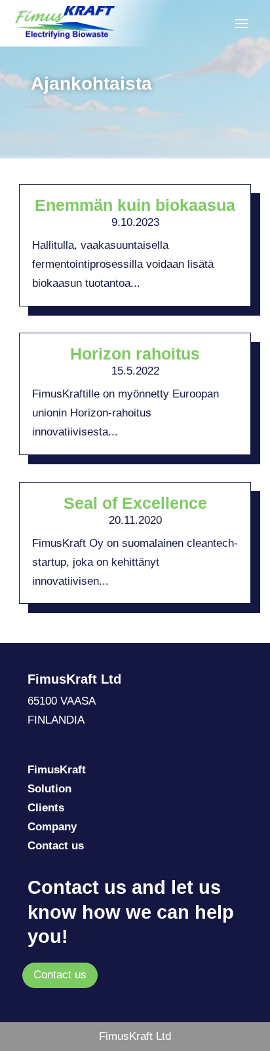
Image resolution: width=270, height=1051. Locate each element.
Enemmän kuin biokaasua (135, 205)
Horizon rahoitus (135, 353)
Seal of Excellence (135, 503)
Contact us (60, 974)
